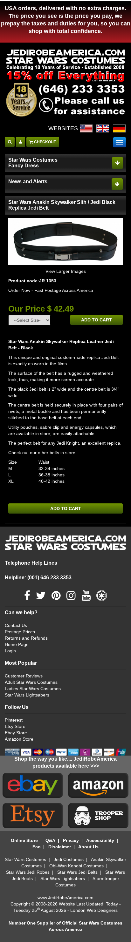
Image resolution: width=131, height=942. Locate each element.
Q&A (50, 840)
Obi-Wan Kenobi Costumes (76, 865)
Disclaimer (59, 846)
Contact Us (16, 625)
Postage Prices (20, 631)
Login (10, 650)
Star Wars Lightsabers (27, 694)
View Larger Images (65, 271)
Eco (36, 846)
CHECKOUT (44, 142)
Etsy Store (15, 726)
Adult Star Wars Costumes (31, 682)
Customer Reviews (24, 675)
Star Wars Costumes (25, 859)
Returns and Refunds (26, 638)
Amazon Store (19, 739)
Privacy (71, 840)
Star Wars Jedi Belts (77, 872)
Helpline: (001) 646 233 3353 (38, 577)
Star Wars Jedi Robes (28, 872)
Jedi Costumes (69, 859)
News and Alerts (27, 181)
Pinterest (14, 720)
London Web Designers (94, 910)
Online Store (24, 840)
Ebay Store (16, 732)
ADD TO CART (96, 319)
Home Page (17, 644)
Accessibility (100, 840)
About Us (88, 846)
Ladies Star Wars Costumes (33, 688)
